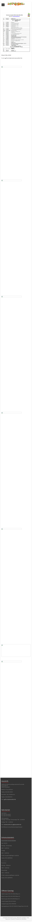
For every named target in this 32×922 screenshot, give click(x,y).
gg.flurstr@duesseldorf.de (10, 799)
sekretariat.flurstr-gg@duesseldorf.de (12, 824)
